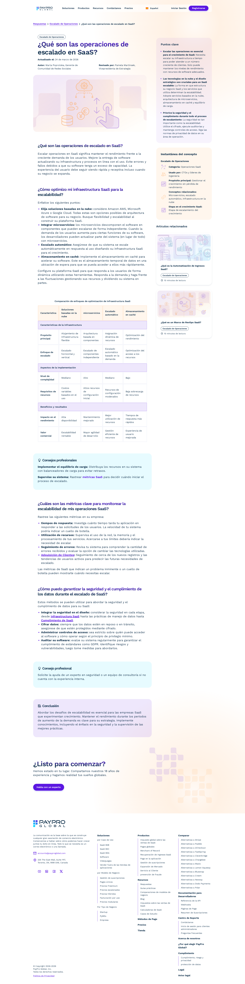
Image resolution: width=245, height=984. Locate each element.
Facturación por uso (110, 898)
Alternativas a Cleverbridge (194, 856)
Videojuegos (105, 861)
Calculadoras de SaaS (151, 910)
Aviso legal (184, 975)
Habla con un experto (49, 787)
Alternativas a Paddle (191, 844)
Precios (128, 8)
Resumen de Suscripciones (194, 912)
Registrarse (198, 8)
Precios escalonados (110, 890)
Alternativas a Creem (191, 876)
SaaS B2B (104, 845)
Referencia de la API (191, 901)
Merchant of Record (150, 851)
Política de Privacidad (43, 976)
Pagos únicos (106, 882)
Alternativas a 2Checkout (193, 848)
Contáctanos (114, 8)
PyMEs (103, 916)
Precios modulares (109, 902)
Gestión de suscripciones (112, 878)
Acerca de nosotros (189, 938)
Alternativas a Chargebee (193, 860)
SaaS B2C (104, 849)
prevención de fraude (150, 874)
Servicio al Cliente (149, 870)
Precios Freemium (109, 886)
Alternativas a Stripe (191, 840)
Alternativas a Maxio (191, 864)
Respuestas (39, 23)
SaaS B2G (104, 853)
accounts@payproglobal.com (52, 853)
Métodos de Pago (147, 919)
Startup (103, 912)
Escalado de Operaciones (64, 23)
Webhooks (186, 905)
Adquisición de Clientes (57, 555)
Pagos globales (147, 847)
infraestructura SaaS (65, 616)
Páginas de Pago (189, 909)
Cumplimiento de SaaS (57, 620)
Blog (142, 899)
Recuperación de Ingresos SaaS (155, 854)
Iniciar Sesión (178, 8)
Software (104, 857)
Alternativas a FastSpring (193, 852)
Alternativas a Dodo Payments (195, 883)
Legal (181, 969)
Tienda (141, 930)
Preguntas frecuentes (191, 933)
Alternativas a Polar (190, 887)
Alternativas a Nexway (191, 880)
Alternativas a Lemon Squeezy (195, 868)
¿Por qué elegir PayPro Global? (191, 946)
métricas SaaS (93, 477)
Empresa (104, 920)
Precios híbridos (108, 894)
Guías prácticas (148, 888)
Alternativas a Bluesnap (192, 872)
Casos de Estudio (148, 914)
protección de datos (191, 964)
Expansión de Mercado (151, 866)
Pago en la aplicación (150, 858)
